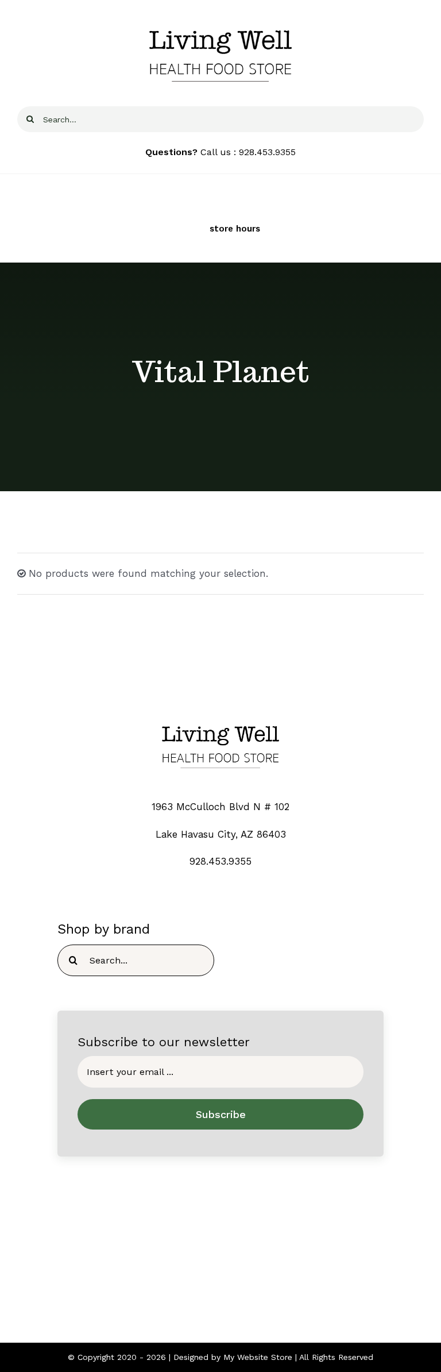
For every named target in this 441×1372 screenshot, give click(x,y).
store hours (235, 228)
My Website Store (257, 1357)
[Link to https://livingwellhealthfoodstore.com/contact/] (167, 229)
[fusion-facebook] (186, 1276)
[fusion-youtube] (254, 1276)
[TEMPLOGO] (220, 720)
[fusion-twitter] (209, 1276)
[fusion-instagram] (231, 1276)
